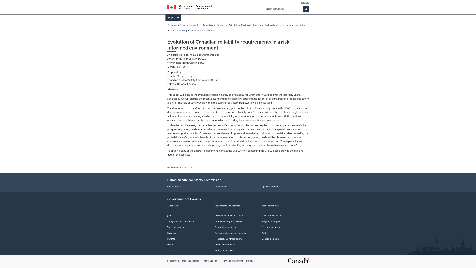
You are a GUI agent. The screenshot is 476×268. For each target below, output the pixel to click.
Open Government (270, 186)
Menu (172, 17)
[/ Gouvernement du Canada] (189, 7)
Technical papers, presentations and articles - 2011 (193, 30)
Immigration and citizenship (180, 221)
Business (171, 233)
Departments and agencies (227, 205)
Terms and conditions (233, 260)
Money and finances (223, 250)
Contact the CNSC (175, 186)
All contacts (172, 205)
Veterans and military (272, 227)
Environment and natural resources (231, 215)
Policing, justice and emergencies (230, 233)
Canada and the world (224, 244)
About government (270, 205)
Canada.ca (172, 25)
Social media (173, 260)
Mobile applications (191, 260)
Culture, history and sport (226, 227)
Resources (222, 25)
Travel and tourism (176, 227)
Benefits (171, 238)
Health (170, 244)
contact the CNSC (229, 150)
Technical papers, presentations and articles (285, 25)
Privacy (249, 260)
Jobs (169, 215)
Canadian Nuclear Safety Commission (197, 25)
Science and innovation (272, 215)
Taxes (170, 250)
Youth (264, 233)
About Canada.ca (212, 260)
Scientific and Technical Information (246, 25)
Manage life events (270, 238)
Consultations (220, 186)
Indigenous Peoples (271, 221)
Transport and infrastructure (228, 238)
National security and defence (228, 221)
